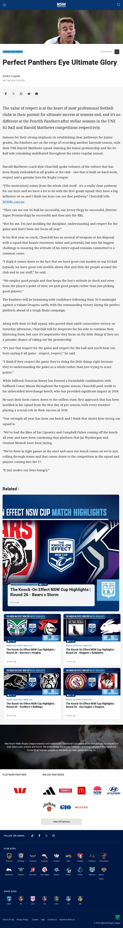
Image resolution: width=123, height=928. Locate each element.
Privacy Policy (22, 919)
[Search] (118, 5)
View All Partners (61, 821)
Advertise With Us (67, 919)
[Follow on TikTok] (32, 836)
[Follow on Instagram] (53, 836)
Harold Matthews (13, 52)
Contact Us (52, 919)
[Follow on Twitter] (46, 836)
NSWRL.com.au (13, 202)
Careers (35, 919)
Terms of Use (8, 919)
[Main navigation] (4, 5)
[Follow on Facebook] (39, 836)
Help (43, 919)
